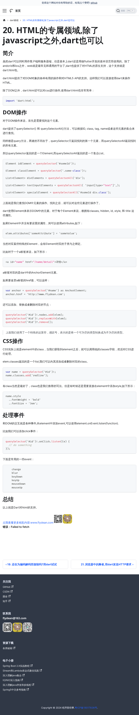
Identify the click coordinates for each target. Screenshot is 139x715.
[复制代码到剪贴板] (132, 100)
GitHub (6, 586)
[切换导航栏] (4, 10)
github (94, 2)
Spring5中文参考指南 (14, 689)
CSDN (6, 591)
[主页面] (4, 20)
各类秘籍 (7, 648)
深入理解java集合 (12, 675)
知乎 (5, 601)
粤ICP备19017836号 (86, 707)
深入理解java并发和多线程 (17, 684)
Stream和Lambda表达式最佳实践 (21, 670)
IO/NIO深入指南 (11, 680)
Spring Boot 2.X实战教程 (16, 665)
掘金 (5, 596)
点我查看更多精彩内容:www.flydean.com (28, 522)
